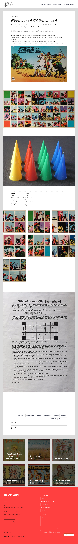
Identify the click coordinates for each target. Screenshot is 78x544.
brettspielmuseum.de (9, 519)
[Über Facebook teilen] (11, 428)
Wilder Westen (30, 415)
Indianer (39, 415)
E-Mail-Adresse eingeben (48, 501)
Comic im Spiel (47, 415)
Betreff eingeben (45, 507)
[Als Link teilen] (15, 428)
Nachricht (43, 514)
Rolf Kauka (54, 418)
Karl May (56, 415)
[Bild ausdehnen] (14, 221)
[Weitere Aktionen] (66, 16)
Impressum (7, 530)
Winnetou (63, 415)
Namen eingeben (45, 495)
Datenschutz (15, 530)
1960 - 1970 (21, 415)
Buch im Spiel (62, 418)
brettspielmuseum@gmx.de (11, 522)
